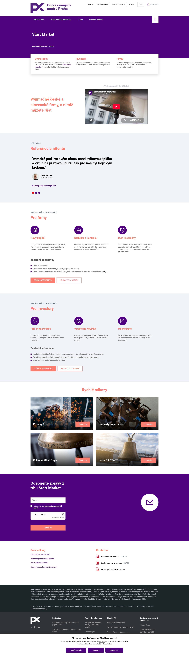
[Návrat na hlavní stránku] (51, 8)
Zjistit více (83, 424)
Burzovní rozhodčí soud (116, 623)
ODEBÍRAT (48, 528)
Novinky (90, 4)
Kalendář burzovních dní (40, 555)
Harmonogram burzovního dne (42, 559)
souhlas (102, 641)
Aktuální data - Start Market (43, 46)
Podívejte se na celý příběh (44, 186)
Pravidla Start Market (110, 556)
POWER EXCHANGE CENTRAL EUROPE (147, 631)
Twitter (31, 627)
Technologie (90, 632)
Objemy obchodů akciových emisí (43, 567)
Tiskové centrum (102, 4)
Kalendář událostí (96, 20)
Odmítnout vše (76, 650)
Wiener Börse (145, 625)
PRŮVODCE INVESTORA (43, 369)
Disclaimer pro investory (111, 563)
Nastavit (96, 650)
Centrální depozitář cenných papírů (120, 627)
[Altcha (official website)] (63, 515)
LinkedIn (35, 627)
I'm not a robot (40, 514)
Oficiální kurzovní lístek (39, 563)
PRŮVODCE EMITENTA (43, 280)
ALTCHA (62, 517)
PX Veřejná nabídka (109, 569)
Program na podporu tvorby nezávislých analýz (93, 625)
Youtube (39, 627)
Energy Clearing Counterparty (118, 632)
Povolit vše (114, 650)
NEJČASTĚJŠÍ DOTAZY (69, 280)
